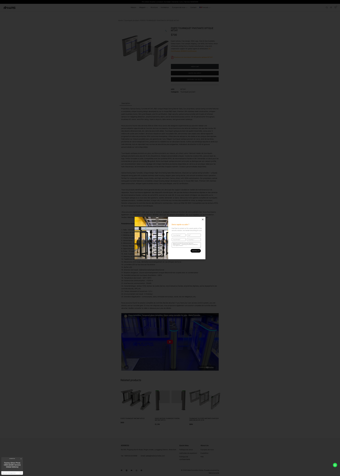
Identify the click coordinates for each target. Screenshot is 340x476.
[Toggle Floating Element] (335, 465)
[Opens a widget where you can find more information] (12, 465)
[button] (203, 219)
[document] (170, 238)
